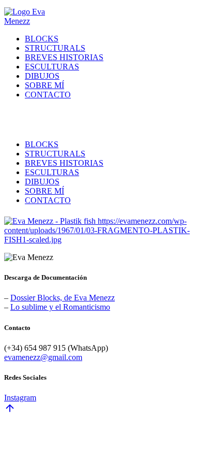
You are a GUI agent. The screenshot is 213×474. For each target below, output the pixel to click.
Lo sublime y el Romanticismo (60, 307)
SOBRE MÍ (44, 85)
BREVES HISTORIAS (64, 57)
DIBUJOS (42, 75)
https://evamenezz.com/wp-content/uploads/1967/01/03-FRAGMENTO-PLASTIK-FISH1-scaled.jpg (97, 230)
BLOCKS (41, 38)
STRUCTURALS (55, 48)
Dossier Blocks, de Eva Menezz (62, 297)
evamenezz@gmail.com (43, 357)
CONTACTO (48, 94)
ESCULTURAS (52, 66)
